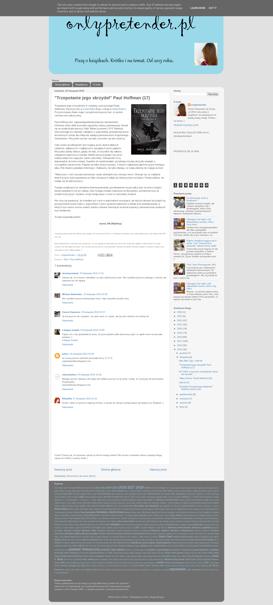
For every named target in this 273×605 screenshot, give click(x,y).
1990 (65, 488)
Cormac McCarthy (83, 503)
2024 (180, 312)
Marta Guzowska (151, 537)
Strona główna (62, 84)
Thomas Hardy (133, 563)
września (184, 398)
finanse (148, 512)
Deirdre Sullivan (60, 506)
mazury (137, 540)
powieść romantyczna (182, 550)
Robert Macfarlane (75, 556)
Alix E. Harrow (130, 491)
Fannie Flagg (79, 512)
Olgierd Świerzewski (180, 543)
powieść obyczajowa (112, 549)
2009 (83, 488)
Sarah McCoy (69, 559)
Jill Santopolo (198, 518)
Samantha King (155, 556)
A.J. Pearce (170, 488)
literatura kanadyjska (141, 531)
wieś (73, 570)
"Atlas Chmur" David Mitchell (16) (195, 378)
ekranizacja (60, 508)
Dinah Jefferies (106, 506)
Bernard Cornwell (111, 497)
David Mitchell (195, 503)
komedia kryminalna (133, 525)
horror (97, 515)
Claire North (214, 500)
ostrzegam (214, 543)
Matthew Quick (60, 540)
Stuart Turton (190, 559)
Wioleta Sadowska (72, 294)
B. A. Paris (206, 494)
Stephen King (171, 559)
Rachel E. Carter (105, 553)
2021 (180, 324)
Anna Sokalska (130, 494)
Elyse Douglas (94, 509)
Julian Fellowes (152, 521)
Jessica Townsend (172, 518)
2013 (102, 488)
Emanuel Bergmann (108, 509)
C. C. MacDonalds (69, 500)
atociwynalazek (70, 273)
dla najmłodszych (166, 506)
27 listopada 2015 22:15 (85, 398)
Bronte (201, 497)
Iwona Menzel (117, 515)
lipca (182, 407)
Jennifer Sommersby (129, 518)
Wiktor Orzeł (80, 570)
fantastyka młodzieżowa (109, 512)
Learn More (198, 8)
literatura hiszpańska (124, 531)
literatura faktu (89, 530)
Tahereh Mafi (71, 563)
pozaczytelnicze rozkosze (206, 550)
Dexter (83, 506)
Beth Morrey (125, 497)
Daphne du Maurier (181, 503)
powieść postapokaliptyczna (136, 550)
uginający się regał (76, 565)
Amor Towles (168, 491)
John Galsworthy (60, 521)
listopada (184, 357)
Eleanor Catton (74, 509)
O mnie (96, 84)
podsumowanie (160, 546)
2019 (180, 333)
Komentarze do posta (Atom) (81, 476)
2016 (180, 345)
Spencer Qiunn (147, 559)
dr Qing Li (199, 506)
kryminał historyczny (211, 525)
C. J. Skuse (82, 500)
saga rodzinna (131, 556)
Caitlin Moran (102, 500)
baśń (81, 497)
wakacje (67, 570)
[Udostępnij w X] (105, 255)
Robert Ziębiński (89, 556)
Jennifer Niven (114, 518)
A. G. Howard (159, 488)
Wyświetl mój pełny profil (186, 125)
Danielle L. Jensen (167, 503)
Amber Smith (157, 491)
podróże (150, 546)
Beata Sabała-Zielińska (94, 497)
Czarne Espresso (71, 312)
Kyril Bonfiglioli (95, 528)
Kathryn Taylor (74, 525)
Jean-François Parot (77, 518)
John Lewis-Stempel (86, 521)
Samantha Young (168, 556)
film (143, 512)
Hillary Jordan (70, 515)
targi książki (80, 563)
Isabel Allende (105, 515)
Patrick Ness (67, 546)
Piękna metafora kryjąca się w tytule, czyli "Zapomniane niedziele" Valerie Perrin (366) (201, 243)
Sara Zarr (207, 556)
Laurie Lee (130, 528)
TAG (63, 563)
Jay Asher (64, 518)
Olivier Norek (193, 543)
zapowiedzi (177, 569)
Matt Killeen (214, 537)
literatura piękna (73, 533)
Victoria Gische (184, 566)
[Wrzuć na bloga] (102, 255)
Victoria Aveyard (170, 566)
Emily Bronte (134, 509)
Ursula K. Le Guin (104, 566)
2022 (180, 320)
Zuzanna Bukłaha (61, 573)
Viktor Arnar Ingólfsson (200, 566)
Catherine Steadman (128, 500)
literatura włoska (152, 534)
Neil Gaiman (87, 543)
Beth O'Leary (136, 497)
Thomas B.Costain (120, 563)
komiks (162, 525)
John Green (73, 521)
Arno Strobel (165, 494)
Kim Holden (105, 525)
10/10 (56, 488)
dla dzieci (129, 506)
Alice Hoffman (118, 491)
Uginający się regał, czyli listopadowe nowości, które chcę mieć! (200, 222)
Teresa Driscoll (103, 563)
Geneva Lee (193, 512)
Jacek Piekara (153, 515)
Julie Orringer (163, 521)
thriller (160, 562)
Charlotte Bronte (172, 500)
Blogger (160, 597)
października (186, 394)
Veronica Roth (157, 565)
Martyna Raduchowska (183, 537)
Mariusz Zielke (138, 537)
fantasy (127, 512)
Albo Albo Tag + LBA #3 (190, 361)
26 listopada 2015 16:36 (89, 374)
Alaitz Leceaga (65, 491)
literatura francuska (106, 531)
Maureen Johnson (75, 540)
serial (90, 559)
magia (216, 534)
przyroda (93, 553)
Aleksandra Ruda (78, 491)
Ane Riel (76, 494)
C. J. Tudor (91, 500)
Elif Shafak (84, 509)
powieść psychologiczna (160, 550)
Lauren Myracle (119, 528)
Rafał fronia (117, 553)
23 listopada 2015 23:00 (92, 330)
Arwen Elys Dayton (194, 494)
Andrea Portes (179, 491)
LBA (137, 527)
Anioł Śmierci (119, 109)
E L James (214, 506)
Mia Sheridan (165, 540)
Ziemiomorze (214, 570)
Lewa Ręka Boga (92, 109)
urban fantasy (91, 566)
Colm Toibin (71, 503)
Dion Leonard (119, 506)
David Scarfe (206, 503)
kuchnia (85, 528)
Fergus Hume (136, 512)
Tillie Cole (188, 563)
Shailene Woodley (101, 559)
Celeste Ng (141, 500)
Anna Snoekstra (117, 494)
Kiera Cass (95, 525)
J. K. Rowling (128, 515)
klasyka (115, 524)
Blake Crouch (168, 497)
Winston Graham (104, 570)
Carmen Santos (114, 500)
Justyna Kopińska (176, 521)
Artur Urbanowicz (178, 494)
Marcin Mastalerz (83, 537)
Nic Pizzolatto (97, 543)
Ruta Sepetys (120, 556)
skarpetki (137, 559)
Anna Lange (92, 494)
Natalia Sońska (76, 543)
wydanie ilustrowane (120, 570)
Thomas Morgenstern (148, 563)
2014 (66, 259)
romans (100, 556)
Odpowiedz (67, 285)
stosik (181, 559)
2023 (180, 316)
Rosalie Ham (110, 556)
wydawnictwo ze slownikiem (150, 570)
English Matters (183, 509)
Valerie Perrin (145, 565)
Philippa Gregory (133, 546)
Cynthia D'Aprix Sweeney (101, 503)
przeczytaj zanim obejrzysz (66, 553)
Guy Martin (214, 512)
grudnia (184, 353)
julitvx (65, 354)
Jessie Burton (187, 518)
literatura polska (90, 533)
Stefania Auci (159, 559)
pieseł (143, 545)
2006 (74, 488)
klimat (122, 525)
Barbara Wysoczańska (70, 497)
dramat (206, 506)
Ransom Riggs (128, 553)
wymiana (164, 570)
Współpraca (81, 84)
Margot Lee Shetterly (111, 537)
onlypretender (198, 105)
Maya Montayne (115, 540)
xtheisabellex (69, 374)
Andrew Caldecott (193, 491)
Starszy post (158, 469)
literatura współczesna (167, 534)
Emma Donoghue (146, 509)
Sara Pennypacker (195, 556)
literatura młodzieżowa (181, 530)
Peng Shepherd (107, 546)
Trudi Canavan (60, 565)
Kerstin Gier (85, 525)
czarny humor (130, 503)
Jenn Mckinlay (103, 518)
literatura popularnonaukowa (111, 534)
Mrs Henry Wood (198, 540)
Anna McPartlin (104, 494)
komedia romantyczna (150, 525)
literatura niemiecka (202, 531)
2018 (180, 337)
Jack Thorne (164, 515)
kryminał (197, 524)
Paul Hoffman (76, 259)
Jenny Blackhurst (144, 518)
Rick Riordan (202, 553)
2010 (87, 488)
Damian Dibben (142, 503)
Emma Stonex (170, 509)
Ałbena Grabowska (143, 491)
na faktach (66, 543)
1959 (61, 488)
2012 (97, 488)
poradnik (188, 546)
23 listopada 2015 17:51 (92, 273)
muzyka (210, 539)
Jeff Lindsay (92, 518)
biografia (159, 497)
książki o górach (75, 528)
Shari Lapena (113, 559)
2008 (78, 488)
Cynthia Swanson (117, 503)
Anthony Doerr (153, 494)
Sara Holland (182, 556)
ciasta (206, 500)
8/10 (151, 488)
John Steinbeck (100, 521)
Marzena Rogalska (201, 537)
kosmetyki (169, 525)
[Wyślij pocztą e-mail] (99, 255)
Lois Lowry (199, 534)
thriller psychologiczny (174, 563)
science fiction (81, 559)
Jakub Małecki (176, 515)
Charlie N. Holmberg (155, 500)
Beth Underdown (148, 497)
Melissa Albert (154, 540)
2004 (70, 488)
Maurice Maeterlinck (91, 540)
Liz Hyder (190, 534)
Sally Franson (143, 556)
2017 (180, 341)
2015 (180, 349)
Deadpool (215, 503)
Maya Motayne (127, 540)
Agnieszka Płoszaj (205, 488)
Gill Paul (202, 512)
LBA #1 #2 (184, 382)
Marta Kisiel (165, 536)
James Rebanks (189, 515)
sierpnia (184, 403)
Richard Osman (190, 553)
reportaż (180, 553)
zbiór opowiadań (194, 570)
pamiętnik (58, 546)
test (110, 563)
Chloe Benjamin (197, 500)
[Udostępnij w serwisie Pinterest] (111, 255)
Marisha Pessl (125, 537)
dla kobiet (139, 506)
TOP (206, 563)
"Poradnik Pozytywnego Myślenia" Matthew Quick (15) (196, 387)
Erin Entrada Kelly (208, 509)
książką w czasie (61, 528)
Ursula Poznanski (119, 566)
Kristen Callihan (181, 525)
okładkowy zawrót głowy (143, 542)
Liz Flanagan (181, 534)
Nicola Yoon (108, 543)
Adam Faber (180, 488)
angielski (83, 494)
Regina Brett (170, 553)
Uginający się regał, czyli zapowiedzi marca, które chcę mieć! (201, 286)
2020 (180, 328)
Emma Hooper (159, 509)
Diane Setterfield (92, 506)
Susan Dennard (203, 559)
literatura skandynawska (134, 534)
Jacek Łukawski (140, 515)
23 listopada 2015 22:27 (93, 312)
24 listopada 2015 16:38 (82, 354)
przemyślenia (84, 553)
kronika (190, 525)
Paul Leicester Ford (93, 546)
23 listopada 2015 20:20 (95, 294)
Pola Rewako (173, 546)
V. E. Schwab (132, 566)
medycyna (144, 540)
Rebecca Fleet (141, 553)
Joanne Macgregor (211, 518)
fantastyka (90, 512)
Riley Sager (213, 553)
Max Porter (104, 540)
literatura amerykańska (179, 527)
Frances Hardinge (167, 512)
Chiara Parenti (185, 500)
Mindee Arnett (185, 540)
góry (207, 512)
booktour (178, 497)
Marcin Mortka (96, 537)
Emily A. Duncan (122, 509)
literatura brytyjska (72, 531)
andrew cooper (206, 491)
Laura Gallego (106, 528)
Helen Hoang (59, 515)
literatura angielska (201, 527)
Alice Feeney (106, 491)
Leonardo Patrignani (147, 528)
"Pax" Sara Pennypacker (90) (201, 264)
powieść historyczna (84, 549)
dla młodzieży (152, 506)
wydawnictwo (133, 570)
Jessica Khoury (158, 518)
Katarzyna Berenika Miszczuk (203, 521)
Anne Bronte (142, 494)
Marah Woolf (70, 537)
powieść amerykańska (202, 546)
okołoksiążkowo (164, 542)
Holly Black (89, 515)
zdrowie (205, 570)
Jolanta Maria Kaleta (126, 521)
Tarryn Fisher (91, 563)
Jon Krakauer (140, 521)
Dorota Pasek (188, 506)
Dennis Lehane (73, 506)
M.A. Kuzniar (209, 534)
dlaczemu (178, 506)
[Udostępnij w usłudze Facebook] (108, 255)
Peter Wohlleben (120, 546)
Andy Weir (67, 494)
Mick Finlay (175, 540)
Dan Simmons (154, 503)
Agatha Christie (191, 488)
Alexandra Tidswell (93, 491)
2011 (92, 488)
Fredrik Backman (181, 512)
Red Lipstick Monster (155, 553)
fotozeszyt (156, 512)
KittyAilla (67, 398)
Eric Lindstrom (194, 509)
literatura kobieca (160, 530)
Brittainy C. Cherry (190, 497)
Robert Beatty (60, 556)
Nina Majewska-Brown (121, 543)
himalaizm (80, 515)
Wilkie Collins (92, 570)
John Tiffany (111, 521)
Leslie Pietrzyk (161, 528)
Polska (182, 546)
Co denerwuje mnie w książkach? (197, 199)
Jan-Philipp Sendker (204, 515)
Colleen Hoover (60, 503)
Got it (213, 8)
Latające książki (70, 330)
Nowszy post (63, 469)
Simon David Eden (126, 559)
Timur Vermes (197, 563)
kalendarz (187, 521)
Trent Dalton (214, 563)
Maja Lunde (59, 537)
